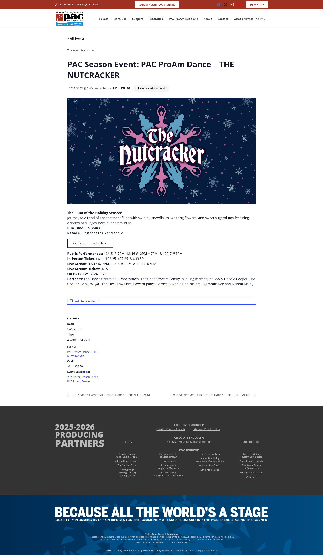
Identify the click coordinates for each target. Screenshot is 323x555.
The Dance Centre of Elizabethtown (111, 279)
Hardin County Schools (171, 429)
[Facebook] (218, 4)
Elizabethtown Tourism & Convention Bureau (168, 474)
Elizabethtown (168, 465)
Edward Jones (144, 284)
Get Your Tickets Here (90, 243)
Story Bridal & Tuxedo (251, 461)
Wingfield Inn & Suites (251, 472)
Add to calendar (85, 301)
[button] (110, 18)
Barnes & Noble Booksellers (178, 284)
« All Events (75, 38)
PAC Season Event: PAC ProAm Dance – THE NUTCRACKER (112, 395)
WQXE (95, 284)
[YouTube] (239, 4)
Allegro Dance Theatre (127, 461)
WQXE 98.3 (251, 476)
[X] (225, 4)
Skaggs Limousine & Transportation (189, 441)
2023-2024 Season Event (82, 377)
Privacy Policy (210, 550)
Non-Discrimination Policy (188, 550)
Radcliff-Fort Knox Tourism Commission (251, 455)
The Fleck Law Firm (116, 284)
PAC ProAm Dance (78, 381)
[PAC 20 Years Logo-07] (69, 18)
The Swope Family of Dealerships (251, 467)
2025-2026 (75, 426)
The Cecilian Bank (127, 465)
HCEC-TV (126, 441)
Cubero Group (251, 441)
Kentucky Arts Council (210, 465)
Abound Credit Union (206, 429)
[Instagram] (232, 4)
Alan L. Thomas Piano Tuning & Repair (126, 455)
